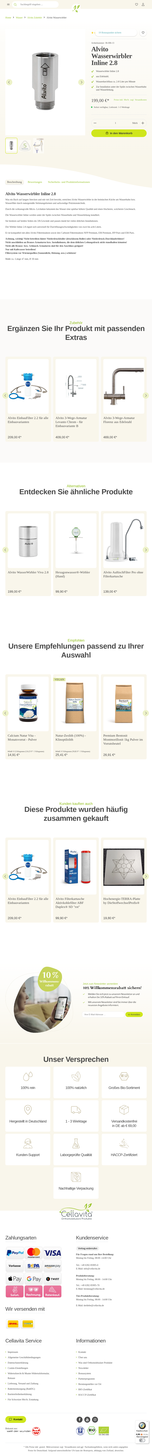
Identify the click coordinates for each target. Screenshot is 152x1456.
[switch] (142, 1440)
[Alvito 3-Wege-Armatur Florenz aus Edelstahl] (123, 386)
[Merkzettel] (137, 4)
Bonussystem (84, 1373)
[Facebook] (80, 1420)
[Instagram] (95, 1420)
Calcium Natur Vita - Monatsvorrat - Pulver (22, 737)
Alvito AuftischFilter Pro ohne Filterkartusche (123, 574)
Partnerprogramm (86, 1378)
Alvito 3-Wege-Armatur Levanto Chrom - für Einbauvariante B (71, 422)
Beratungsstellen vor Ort (89, 1384)
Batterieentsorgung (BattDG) (21, 1389)
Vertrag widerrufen (87, 1248)
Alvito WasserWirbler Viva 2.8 (28, 572)
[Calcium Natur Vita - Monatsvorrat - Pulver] (28, 704)
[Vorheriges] (9, 82)
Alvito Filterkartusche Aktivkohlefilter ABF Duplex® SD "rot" (70, 903)
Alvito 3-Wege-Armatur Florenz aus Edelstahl (119, 420)
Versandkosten (70, 1447)
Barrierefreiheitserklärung (20, 1394)
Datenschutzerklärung (18, 1362)
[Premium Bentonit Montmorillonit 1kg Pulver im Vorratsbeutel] (123, 704)
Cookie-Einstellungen (18, 1368)
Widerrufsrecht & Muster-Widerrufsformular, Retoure (28, 1375)
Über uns (82, 1357)
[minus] (95, 123)
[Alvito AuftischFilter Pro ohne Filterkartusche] (123, 540)
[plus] (143, 123)
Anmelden (135, 1014)
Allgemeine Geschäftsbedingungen (24, 1357)
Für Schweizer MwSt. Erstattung (23, 1399)
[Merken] (143, 32)
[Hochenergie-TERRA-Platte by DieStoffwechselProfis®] (123, 867)
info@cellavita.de (92, 1268)
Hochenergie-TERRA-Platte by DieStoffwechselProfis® (121, 901)
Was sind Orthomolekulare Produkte (95, 1362)
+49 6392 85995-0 (89, 1265)
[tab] (14, 182)
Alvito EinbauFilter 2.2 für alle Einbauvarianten (28, 420)
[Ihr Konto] (143, 4)
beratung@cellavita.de (94, 1289)
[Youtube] (87, 1420)
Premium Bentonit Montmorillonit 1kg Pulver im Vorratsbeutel (123, 739)
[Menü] (8, 4)
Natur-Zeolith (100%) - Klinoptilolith (71, 737)
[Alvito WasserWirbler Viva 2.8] (28, 540)
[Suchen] (15, 4)
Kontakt (82, 1352)
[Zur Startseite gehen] (76, 8)
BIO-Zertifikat (85, 1389)
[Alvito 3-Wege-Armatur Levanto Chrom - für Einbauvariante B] (76, 386)
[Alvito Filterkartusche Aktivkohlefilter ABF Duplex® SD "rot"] (76, 867)
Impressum (13, 1352)
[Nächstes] (81, 82)
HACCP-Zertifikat (87, 1395)
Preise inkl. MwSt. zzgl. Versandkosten (130, 100)
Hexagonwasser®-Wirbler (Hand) (73, 574)
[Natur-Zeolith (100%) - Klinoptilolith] (76, 704)
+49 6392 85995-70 (90, 1285)
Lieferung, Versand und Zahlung (23, 1383)
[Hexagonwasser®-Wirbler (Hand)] (76, 540)
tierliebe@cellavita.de (94, 1305)
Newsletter (83, 1368)
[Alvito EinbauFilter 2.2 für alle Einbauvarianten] (28, 386)
